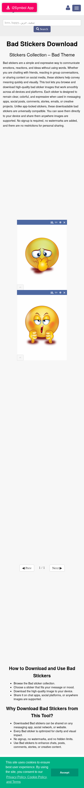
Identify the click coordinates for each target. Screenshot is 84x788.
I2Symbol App (22, 7)
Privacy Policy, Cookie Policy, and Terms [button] (26, 779)
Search (43, 29)
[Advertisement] (42, 174)
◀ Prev (27, 568)
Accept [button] (64, 772)
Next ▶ (57, 568)
